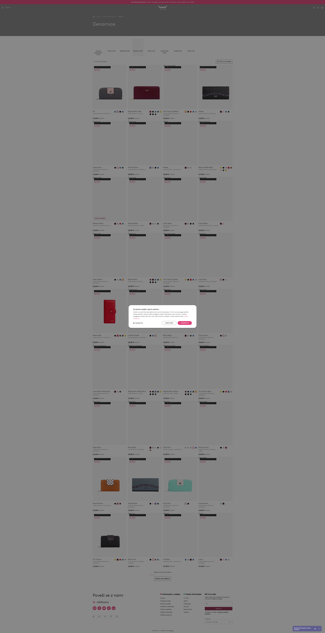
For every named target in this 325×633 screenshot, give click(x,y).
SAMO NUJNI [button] (169, 323)
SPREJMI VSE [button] (185, 323)
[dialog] (163, 316)
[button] (138, 323)
